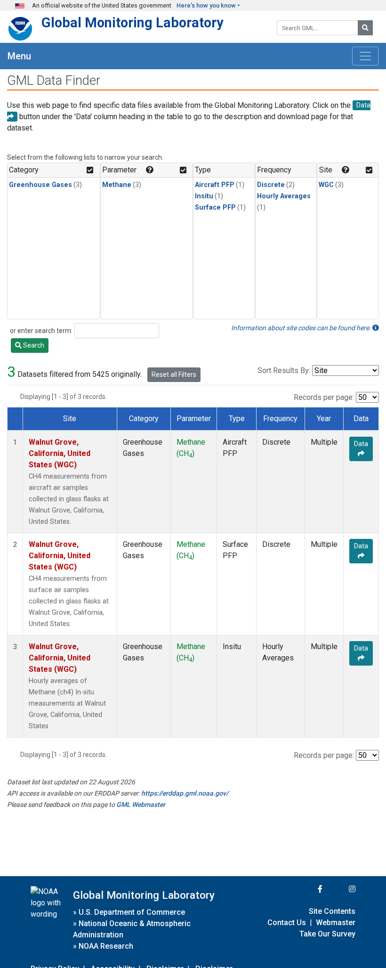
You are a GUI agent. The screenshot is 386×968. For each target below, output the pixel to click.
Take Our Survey (327, 933)
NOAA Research (106, 946)
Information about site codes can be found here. (301, 328)
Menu (19, 56)
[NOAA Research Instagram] (339, 889)
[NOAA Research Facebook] (307, 889)
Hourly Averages (284, 196)
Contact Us (286, 922)
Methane (116, 185)
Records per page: (324, 397)
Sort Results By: (283, 370)
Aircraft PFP (214, 185)
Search (33, 345)
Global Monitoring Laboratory (132, 23)
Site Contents (332, 911)
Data (361, 443)
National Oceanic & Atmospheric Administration (132, 929)
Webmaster (335, 922)
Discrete (271, 185)
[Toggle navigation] (365, 56)
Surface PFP (215, 207)
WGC (326, 185)
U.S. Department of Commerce (132, 912)
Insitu (204, 196)
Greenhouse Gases (40, 185)
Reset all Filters (174, 374)
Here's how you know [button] (206, 5)
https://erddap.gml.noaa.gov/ (184, 793)
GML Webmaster (140, 804)
